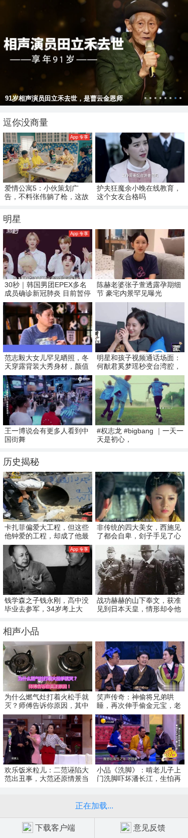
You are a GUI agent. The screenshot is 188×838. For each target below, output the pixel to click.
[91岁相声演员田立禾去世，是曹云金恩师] (94, 53)
